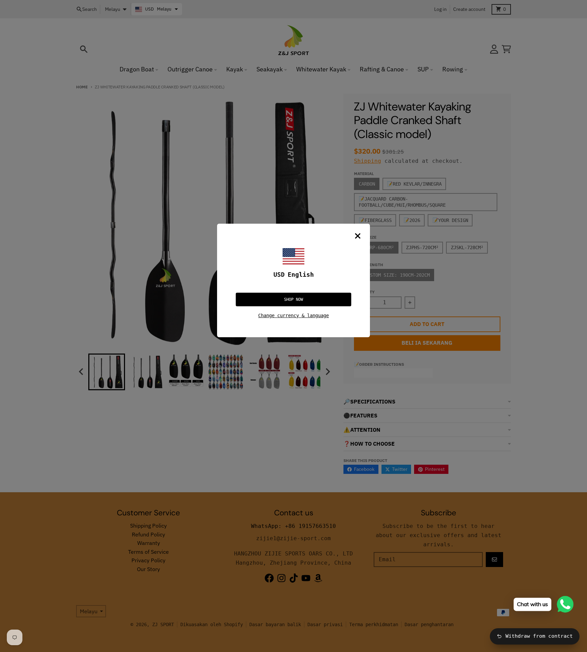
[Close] (358, 236)
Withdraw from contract (539, 636)
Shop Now (293, 299)
